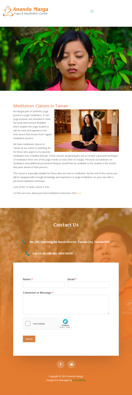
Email (72, 279)
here (79, 193)
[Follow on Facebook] (60, 364)
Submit (29, 338)
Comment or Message (38, 292)
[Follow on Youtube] (71, 364)
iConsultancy (79, 380)
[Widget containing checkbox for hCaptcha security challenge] (47, 323)
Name (28, 279)
